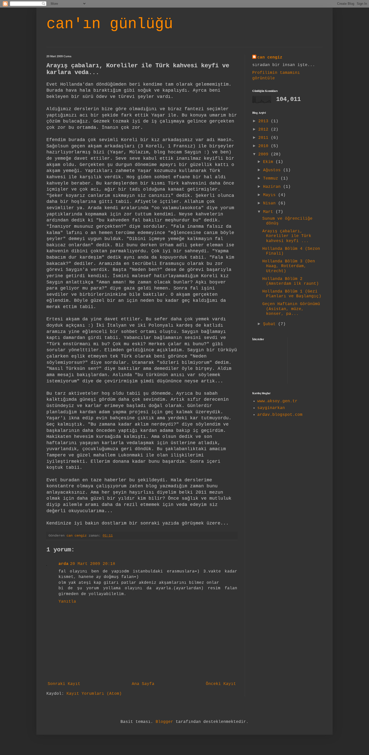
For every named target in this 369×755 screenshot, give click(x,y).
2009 (264, 154)
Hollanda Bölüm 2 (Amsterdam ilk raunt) (290, 281)
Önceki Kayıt (221, 684)
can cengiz (269, 57)
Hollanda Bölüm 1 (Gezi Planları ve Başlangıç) (291, 294)
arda (63, 564)
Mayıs (270, 195)
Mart (269, 212)
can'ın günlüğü (109, 24)
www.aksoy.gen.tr (277, 401)
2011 (264, 138)
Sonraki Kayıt (64, 684)
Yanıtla (67, 601)
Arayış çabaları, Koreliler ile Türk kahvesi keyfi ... (286, 236)
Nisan (270, 203)
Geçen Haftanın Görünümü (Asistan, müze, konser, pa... (291, 309)
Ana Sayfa (143, 684)
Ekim (269, 162)
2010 (264, 146)
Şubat (270, 324)
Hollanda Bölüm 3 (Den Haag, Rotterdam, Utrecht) (288, 266)
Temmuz (272, 178)
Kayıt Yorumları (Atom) (94, 693)
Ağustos (273, 170)
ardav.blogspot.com (279, 415)
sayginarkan (271, 408)
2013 (264, 121)
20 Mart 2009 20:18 (92, 564)
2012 (264, 129)
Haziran (273, 187)
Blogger (164, 722)
